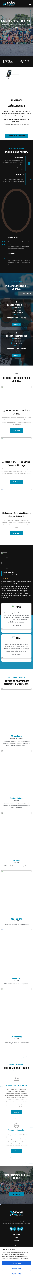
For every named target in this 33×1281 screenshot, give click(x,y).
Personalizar (16, 1268)
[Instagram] (14, 1229)
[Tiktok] (21, 1229)
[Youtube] (18, 1229)
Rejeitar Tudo (16, 1274)
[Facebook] (11, 1229)
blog (16, 374)
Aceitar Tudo (16, 1263)
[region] (16, 1262)
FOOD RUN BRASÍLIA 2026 (16, 305)
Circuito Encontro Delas (16, 336)
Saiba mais (16, 1112)
